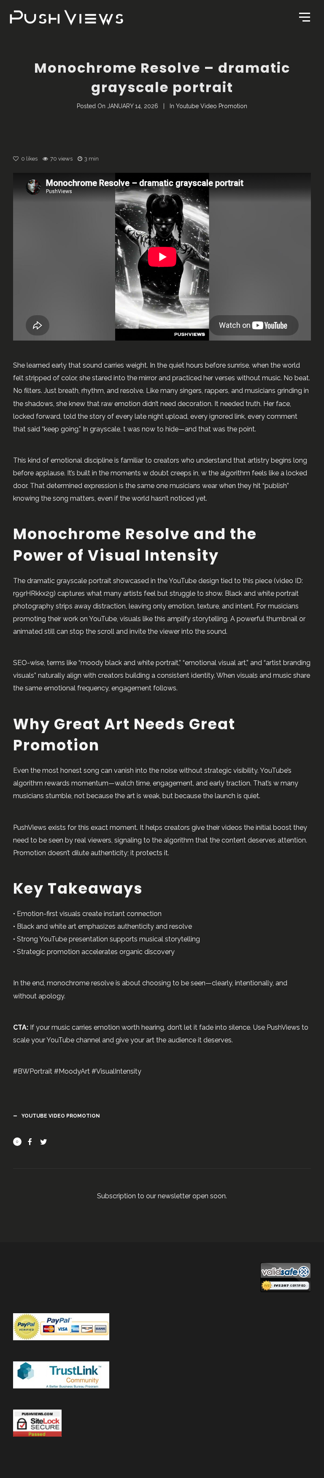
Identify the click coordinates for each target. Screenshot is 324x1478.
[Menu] (303, 16)
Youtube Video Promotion (211, 106)
